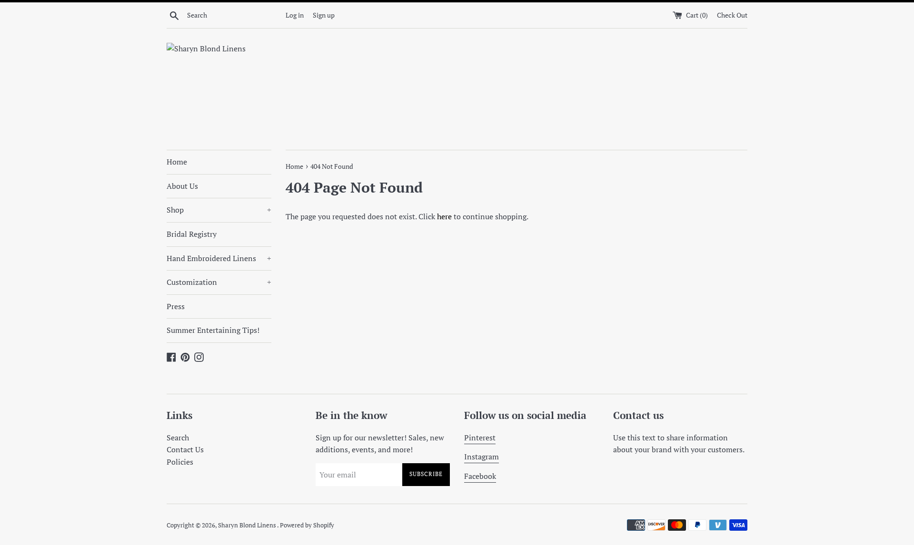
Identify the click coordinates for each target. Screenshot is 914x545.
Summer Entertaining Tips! (213, 330)
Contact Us (185, 449)
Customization (219, 282)
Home (177, 161)
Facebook (480, 476)
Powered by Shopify (307, 525)
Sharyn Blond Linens (247, 525)
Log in (295, 14)
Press (176, 306)
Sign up (324, 14)
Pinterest (480, 437)
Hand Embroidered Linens (219, 258)
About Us (182, 186)
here (444, 216)
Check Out (732, 14)
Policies (180, 462)
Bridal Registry (192, 234)
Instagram (481, 456)
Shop (219, 209)
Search (178, 437)
